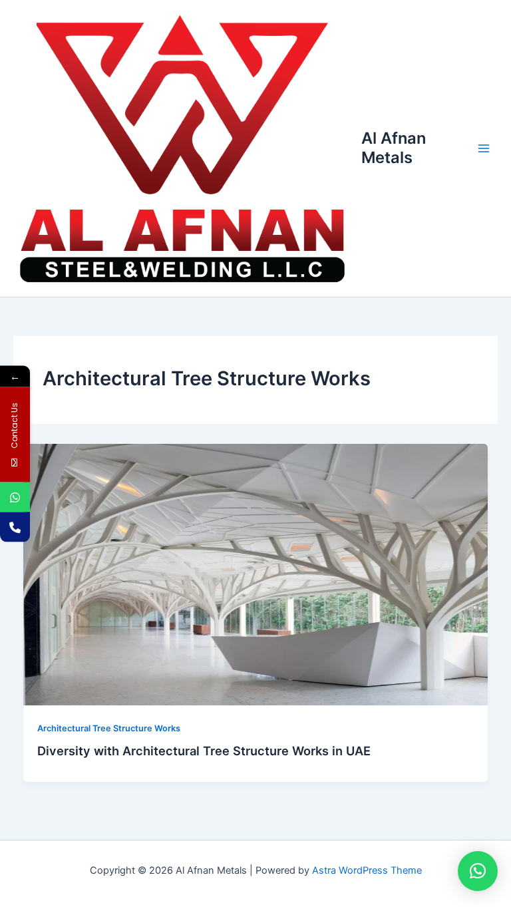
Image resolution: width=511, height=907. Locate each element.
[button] (478, 871)
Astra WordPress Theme (367, 870)
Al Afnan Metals (393, 147)
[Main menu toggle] (484, 148)
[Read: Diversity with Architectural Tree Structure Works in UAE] (255, 574)
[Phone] (15, 527)
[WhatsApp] (15, 497)
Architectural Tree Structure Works (108, 728)
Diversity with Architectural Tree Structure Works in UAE (204, 750)
